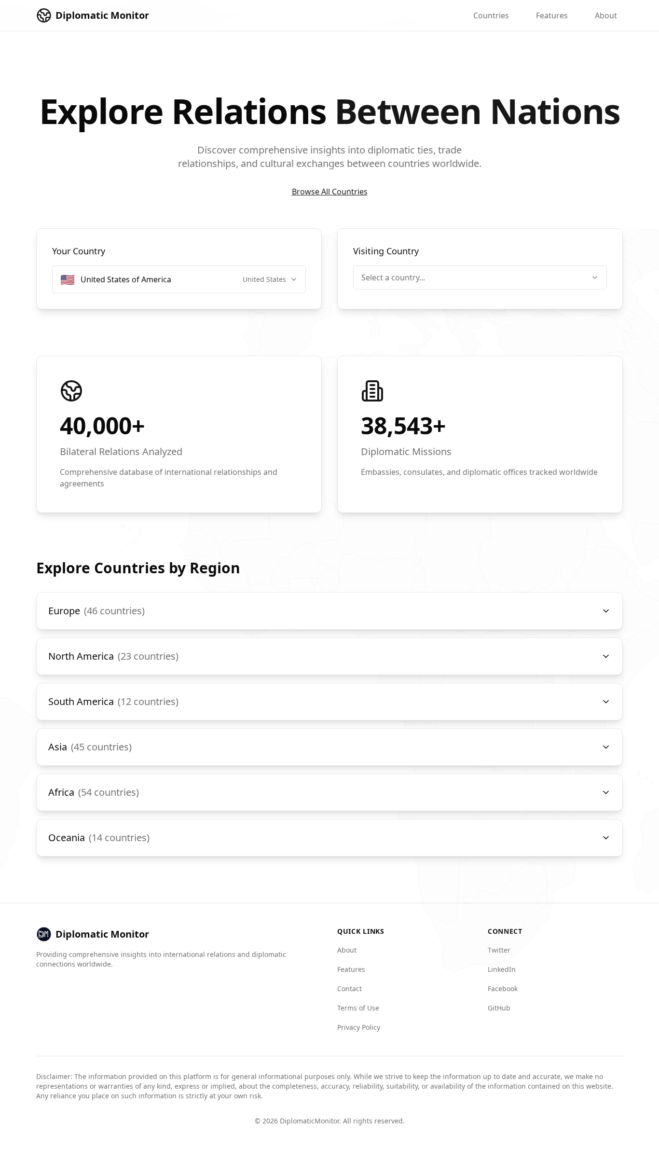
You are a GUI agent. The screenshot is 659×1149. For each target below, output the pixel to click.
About (606, 15)
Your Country (78, 251)
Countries (491, 15)
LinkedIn (502, 969)
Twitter (499, 950)
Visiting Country (386, 251)
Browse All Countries (330, 191)
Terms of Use (358, 1007)
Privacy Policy (358, 1027)
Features (552, 15)
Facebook (503, 988)
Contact (349, 988)
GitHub (499, 1007)
